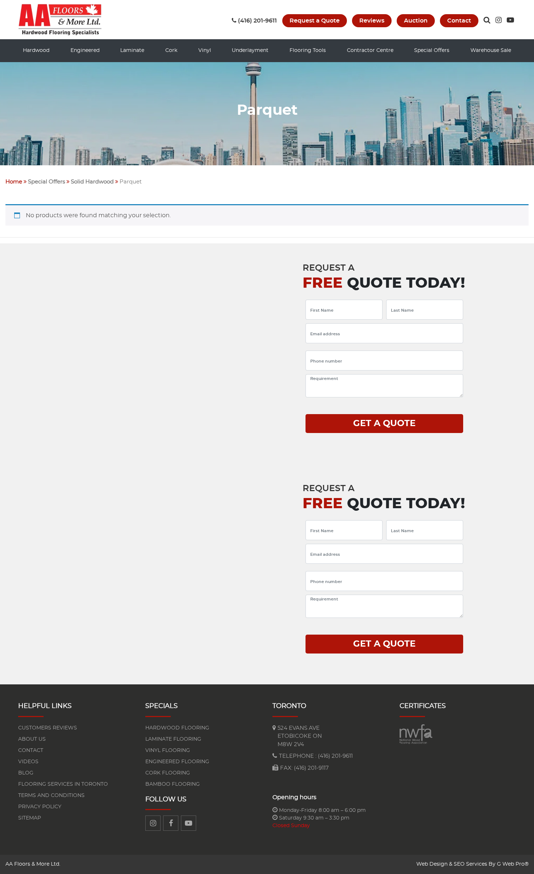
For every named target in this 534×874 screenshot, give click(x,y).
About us (32, 739)
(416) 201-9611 (257, 21)
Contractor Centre (370, 50)
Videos (28, 761)
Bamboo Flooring (172, 784)
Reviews (371, 21)
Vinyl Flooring (167, 750)
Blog (25, 773)
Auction (416, 21)
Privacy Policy (39, 806)
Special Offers (431, 50)
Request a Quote (315, 21)
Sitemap (29, 818)
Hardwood (36, 50)
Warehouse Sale (490, 50)
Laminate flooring (173, 739)
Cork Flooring (167, 773)
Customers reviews (47, 728)
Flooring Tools (308, 50)
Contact (459, 21)
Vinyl (204, 50)
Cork (171, 50)
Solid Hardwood (92, 182)
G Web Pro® (513, 864)
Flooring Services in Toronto (63, 784)
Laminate (132, 50)
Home (13, 182)
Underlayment (250, 50)
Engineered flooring (177, 761)
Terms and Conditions (51, 795)
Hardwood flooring (177, 728)
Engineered (85, 50)
